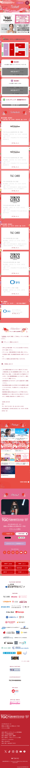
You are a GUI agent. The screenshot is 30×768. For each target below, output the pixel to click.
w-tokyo (15, 758)
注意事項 (4, 336)
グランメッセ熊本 (15, 529)
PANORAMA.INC (25, 767)
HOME (2, 6)
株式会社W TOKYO (12, 743)
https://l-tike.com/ (17, 312)
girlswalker (11, 739)
